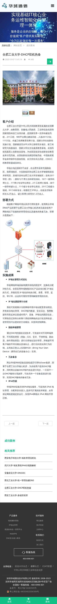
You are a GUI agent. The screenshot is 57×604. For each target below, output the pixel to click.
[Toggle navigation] (52, 6)
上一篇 (11, 423)
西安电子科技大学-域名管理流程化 (20, 458)
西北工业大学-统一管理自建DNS (19, 480)
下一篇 (45, 423)
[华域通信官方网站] (28, 6)
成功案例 (30, 45)
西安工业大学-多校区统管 (16, 495)
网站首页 (18, 45)
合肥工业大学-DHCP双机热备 (18, 487)
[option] (29, 87)
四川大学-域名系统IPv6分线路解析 (20, 465)
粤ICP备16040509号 (27, 588)
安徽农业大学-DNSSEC (15, 472)
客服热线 (30, 552)
